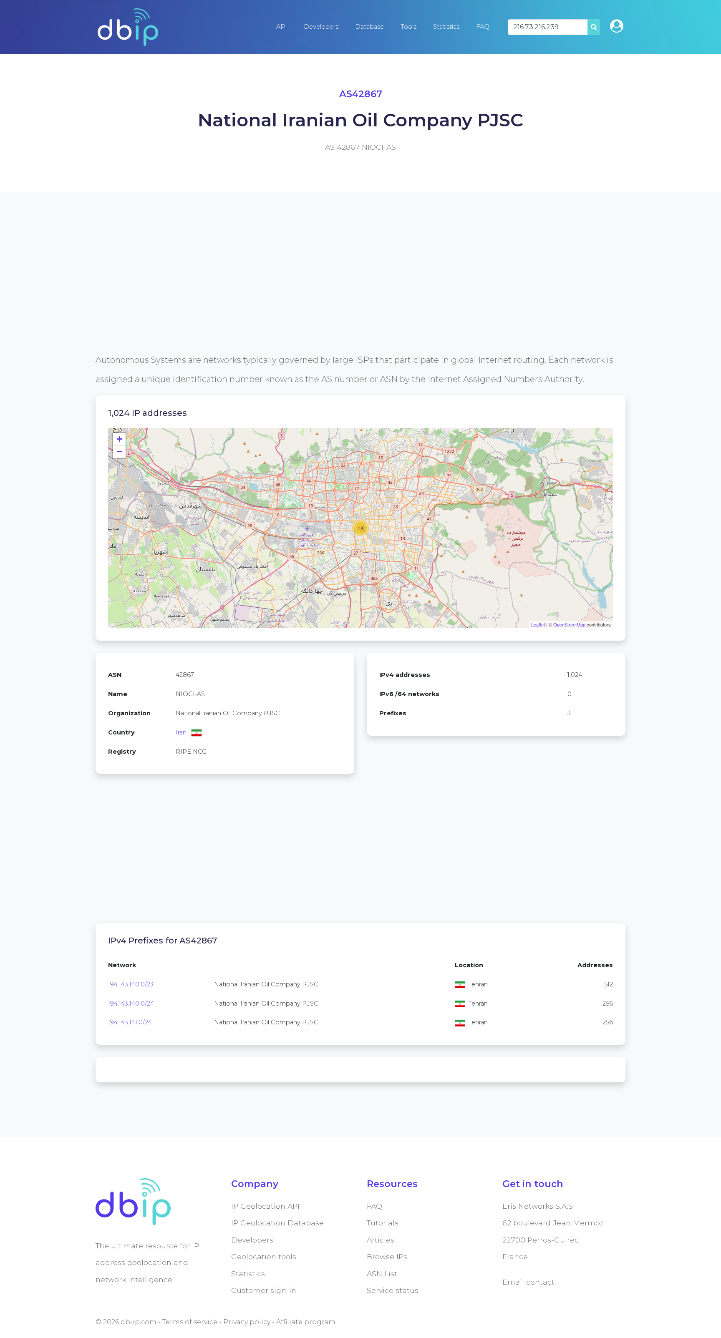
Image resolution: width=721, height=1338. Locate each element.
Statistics (446, 26)
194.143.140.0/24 (131, 1003)
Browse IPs (387, 1256)
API (281, 26)
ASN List (382, 1273)
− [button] (119, 451)
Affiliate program (305, 1322)
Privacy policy (246, 1322)
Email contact (528, 1282)
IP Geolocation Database (277, 1222)
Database (369, 26)
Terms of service (189, 1322)
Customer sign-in (263, 1290)
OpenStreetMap (569, 624)
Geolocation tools (263, 1256)
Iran (181, 732)
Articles (380, 1239)
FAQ (482, 26)
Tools (408, 26)
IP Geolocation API (265, 1206)
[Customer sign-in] (616, 26)
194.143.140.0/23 (131, 984)
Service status (392, 1290)
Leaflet (538, 624)
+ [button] (119, 439)
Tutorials (382, 1222)
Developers (321, 26)
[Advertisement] (346, 292)
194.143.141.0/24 (130, 1022)
